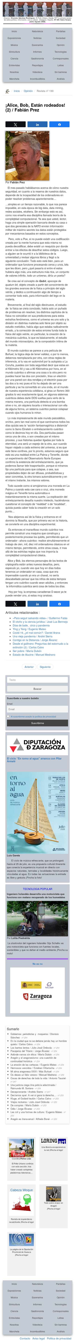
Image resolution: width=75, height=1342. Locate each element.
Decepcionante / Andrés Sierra (30, 1091)
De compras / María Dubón (28, 1105)
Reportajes (37, 65)
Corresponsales (61, 58)
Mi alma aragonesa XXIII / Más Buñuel (35, 1071)
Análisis (61, 78)
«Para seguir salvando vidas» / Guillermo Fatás (40, 618)
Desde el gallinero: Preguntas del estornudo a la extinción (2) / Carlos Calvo (40, 645)
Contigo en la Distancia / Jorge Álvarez (35, 640)
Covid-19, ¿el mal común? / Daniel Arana (36, 632)
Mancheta (14, 78)
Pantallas (60, 31)
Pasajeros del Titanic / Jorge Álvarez (34, 1051)
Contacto (25, 1338)
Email (10, 703)
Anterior (29, 667)
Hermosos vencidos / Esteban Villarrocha (36, 1068)
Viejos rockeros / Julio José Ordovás (34, 1102)
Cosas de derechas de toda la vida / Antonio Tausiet (39, 1079)
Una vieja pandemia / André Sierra (32, 636)
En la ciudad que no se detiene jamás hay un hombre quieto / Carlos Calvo (39, 1042)
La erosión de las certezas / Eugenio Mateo (37, 1064)
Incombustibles (37, 78)
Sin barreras (61, 71)
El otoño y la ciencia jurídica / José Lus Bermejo (40, 621)
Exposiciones (14, 37)
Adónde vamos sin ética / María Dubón (35, 1054)
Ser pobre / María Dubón (27, 651)
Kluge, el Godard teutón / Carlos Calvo (35, 1098)
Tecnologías (61, 51)
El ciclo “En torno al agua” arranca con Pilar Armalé (34, 760)
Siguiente (45, 667)
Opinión (61, 44)
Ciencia (14, 58)
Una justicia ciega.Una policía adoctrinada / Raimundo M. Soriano (33, 1086)
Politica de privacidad (59, 1338)
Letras (61, 65)
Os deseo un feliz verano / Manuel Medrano (37, 1074)
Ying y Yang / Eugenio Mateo (29, 629)
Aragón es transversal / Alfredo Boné (34, 1119)
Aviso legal (38, 1338)
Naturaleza (37, 31)
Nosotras (14, 71)
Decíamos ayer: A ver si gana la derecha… (37, 1095)
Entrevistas (14, 65)
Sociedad (60, 37)
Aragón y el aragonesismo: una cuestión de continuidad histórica (33, 1059)
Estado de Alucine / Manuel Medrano (34, 654)
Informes (37, 51)
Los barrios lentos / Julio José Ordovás (35, 1047)
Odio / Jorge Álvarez (25, 1108)
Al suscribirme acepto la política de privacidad (33, 716)
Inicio (14, 31)
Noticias (37, 37)
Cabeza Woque (21, 1189)
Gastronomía (37, 58)
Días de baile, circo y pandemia (31, 625)
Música (14, 44)
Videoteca (37, 71)
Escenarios (37, 44)
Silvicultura (14, 51)
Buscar (37, 689)
